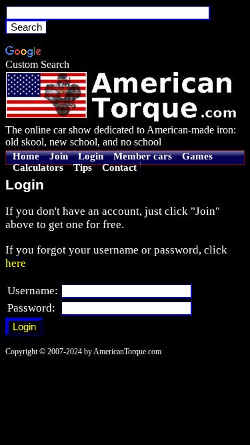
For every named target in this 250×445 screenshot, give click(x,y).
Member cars (142, 156)
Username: (32, 290)
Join (58, 156)
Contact (119, 167)
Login (90, 156)
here (15, 263)
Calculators (38, 167)
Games (197, 156)
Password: (31, 308)
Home (26, 156)
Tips (82, 167)
